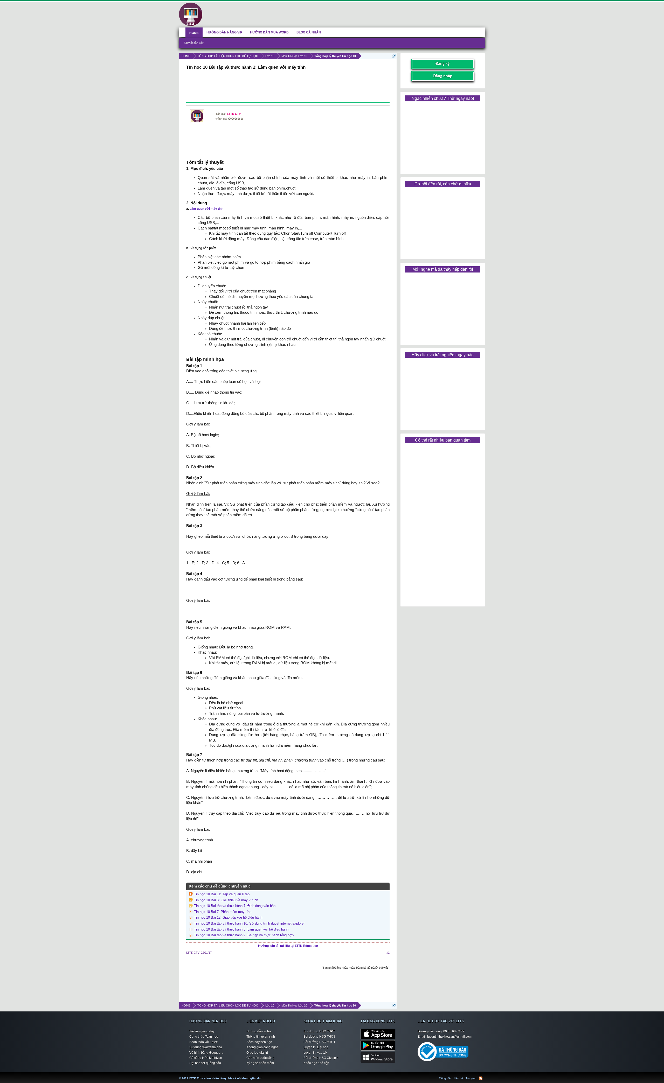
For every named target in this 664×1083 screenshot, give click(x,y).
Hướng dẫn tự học (259, 1031)
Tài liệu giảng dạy (202, 1031)
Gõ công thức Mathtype (205, 1058)
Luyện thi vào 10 (315, 1052)
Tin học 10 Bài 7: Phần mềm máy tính (222, 912)
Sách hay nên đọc (259, 1042)
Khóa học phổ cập (316, 1063)
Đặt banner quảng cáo (205, 1063)
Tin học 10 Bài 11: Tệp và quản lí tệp (222, 894)
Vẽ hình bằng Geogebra (206, 1052)
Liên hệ (458, 1078)
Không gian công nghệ (262, 1047)
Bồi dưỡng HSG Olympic (320, 1058)
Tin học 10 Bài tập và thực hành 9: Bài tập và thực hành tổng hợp (244, 935)
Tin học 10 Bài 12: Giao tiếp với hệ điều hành (228, 917)
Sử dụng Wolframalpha (205, 1047)
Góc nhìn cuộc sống (260, 1058)
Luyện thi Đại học (315, 1047)
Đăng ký (442, 64)
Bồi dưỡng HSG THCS (319, 1036)
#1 (388, 952)
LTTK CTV (234, 113)
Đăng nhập (442, 76)
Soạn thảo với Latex (203, 1042)
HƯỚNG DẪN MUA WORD (269, 32)
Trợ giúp (471, 1078)
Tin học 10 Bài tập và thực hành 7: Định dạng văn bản (234, 906)
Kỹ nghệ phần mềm (260, 1063)
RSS (480, 1078)
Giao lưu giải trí (257, 1052)
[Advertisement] (287, 87)
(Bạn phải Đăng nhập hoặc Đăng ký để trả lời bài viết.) (356, 967)
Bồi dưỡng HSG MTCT (319, 1042)
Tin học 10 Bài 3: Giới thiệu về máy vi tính (226, 900)
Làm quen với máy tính (206, 209)
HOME (194, 33)
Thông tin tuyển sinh (260, 1036)
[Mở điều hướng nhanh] (394, 56)
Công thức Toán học (203, 1036)
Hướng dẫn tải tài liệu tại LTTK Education (288, 946)
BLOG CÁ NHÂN (308, 32)
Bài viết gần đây (194, 42)
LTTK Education (264, 1075)
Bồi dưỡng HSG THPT (319, 1031)
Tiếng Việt (445, 1078)
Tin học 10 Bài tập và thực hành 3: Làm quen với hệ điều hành (241, 929)
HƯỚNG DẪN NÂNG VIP (224, 32)
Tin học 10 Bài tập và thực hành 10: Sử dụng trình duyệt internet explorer (249, 923)
